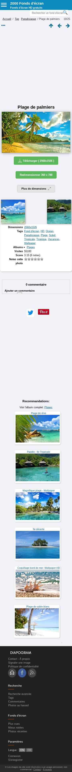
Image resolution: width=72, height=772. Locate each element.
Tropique (41, 239)
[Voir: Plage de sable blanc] (37, 621)
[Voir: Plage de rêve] (38, 428)
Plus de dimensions (34, 188)
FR (29, 750)
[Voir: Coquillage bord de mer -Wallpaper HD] (38, 582)
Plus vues (14, 723)
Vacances (53, 239)
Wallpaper (30, 243)
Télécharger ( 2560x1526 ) (38, 160)
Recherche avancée (19, 693)
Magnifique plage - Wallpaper (39, 490)
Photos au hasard (18, 705)
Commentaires (16, 701)
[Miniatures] (51, 25)
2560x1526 (30, 227)
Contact (12, 658)
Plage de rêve (38, 413)
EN (22, 750)
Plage (44, 235)
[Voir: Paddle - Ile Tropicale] (38, 466)
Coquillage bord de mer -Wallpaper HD (38, 568)
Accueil (7, 18)
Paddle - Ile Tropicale (38, 452)
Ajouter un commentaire (20, 292)
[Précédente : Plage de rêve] (59, 25)
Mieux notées (16, 727)
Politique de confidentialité (23, 666)
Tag (17, 18)
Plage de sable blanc (37, 606)
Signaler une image (19, 662)
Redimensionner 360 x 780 (36, 174)
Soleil (52, 235)
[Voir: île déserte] (38, 544)
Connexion (14, 756)
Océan (49, 231)
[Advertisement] (36, 66)
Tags (11, 697)
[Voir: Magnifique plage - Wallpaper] (38, 505)
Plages (31, 247)
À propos (25, 658)
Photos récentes (17, 731)
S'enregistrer (15, 759)
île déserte (38, 529)
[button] (30, 313)
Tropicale (29, 239)
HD (42, 231)
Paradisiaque (28, 18)
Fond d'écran (31, 231)
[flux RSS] (32, 672)
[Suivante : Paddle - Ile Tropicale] (68, 25)
